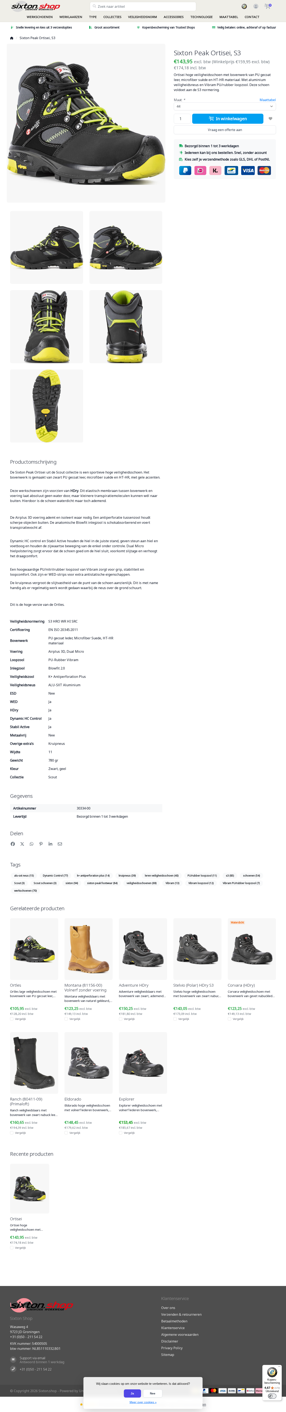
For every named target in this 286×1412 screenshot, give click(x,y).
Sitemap (167, 1354)
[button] (255, 6)
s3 (230, 875)
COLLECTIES (112, 17)
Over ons (168, 1307)
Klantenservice (173, 1328)
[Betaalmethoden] (204, 1390)
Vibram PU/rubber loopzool (241, 883)
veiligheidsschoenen (141, 883)
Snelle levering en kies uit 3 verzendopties (44, 27)
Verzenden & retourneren (181, 1314)
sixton (72, 883)
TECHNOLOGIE (201, 17)
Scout (19, 883)
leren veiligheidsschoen (161, 875)
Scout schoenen (45, 883)
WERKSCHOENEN (40, 17)
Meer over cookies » (143, 1402)
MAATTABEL (228, 17)
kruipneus (127, 875)
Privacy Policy (172, 1348)
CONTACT (252, 17)
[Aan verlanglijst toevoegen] (270, 119)
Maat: (179, 100)
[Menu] (279, 1367)
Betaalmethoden (174, 1321)
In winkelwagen (231, 118)
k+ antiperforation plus (93, 875)
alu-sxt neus (24, 875)
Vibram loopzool (201, 883)
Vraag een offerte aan (225, 129)
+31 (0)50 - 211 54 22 (26, 1337)
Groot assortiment (107, 27)
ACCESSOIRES (174, 17)
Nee (152, 1393)
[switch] (272, 1396)
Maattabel (268, 100)
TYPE (93, 17)
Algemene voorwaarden (179, 1334)
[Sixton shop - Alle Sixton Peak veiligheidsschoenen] (50, 6)
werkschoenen (25, 890)
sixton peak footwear (102, 883)
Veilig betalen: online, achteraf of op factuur (246, 27)
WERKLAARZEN (70, 17)
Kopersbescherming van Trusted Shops (168, 27)
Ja (132, 1393)
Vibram (172, 883)
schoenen (251, 875)
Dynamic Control (55, 875)
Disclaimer (169, 1341)
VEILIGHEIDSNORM (142, 17)
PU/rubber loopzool (202, 875)
